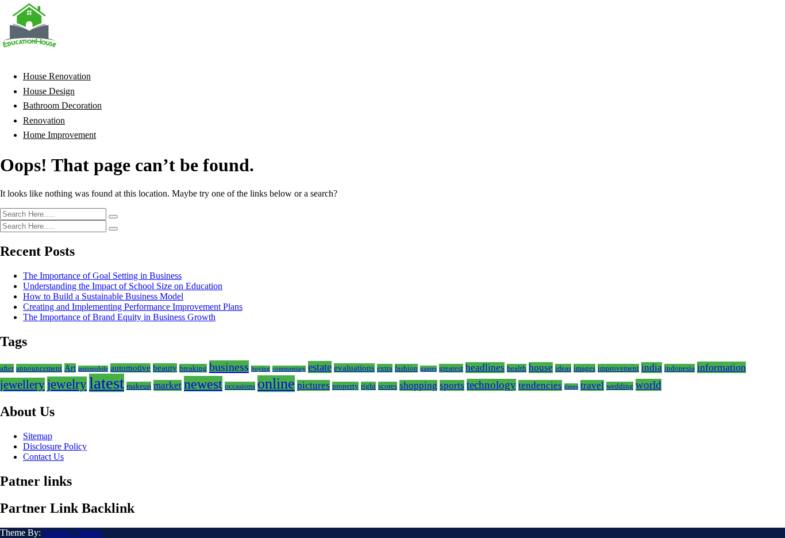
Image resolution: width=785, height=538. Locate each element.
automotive (130, 367)
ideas (563, 368)
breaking (193, 368)
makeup (138, 386)
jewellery (22, 384)
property (345, 386)
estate (320, 367)
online (276, 383)
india (651, 367)
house (541, 367)
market (167, 385)
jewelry (67, 383)
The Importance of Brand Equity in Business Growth (119, 317)
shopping (418, 385)
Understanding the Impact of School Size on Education (122, 286)
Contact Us (43, 457)
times (571, 386)
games (428, 369)
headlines (485, 367)
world (648, 385)
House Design (49, 91)
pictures (313, 385)
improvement (618, 368)
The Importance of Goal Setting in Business (102, 275)
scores (387, 386)
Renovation (44, 120)
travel (592, 385)
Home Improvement (59, 135)
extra (384, 368)
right (368, 386)
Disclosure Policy (55, 446)
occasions (240, 386)
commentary (289, 369)
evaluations (354, 367)
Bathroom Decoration (62, 105)
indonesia (679, 368)
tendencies (540, 385)
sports (452, 385)
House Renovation (57, 76)
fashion (406, 368)
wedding (619, 386)
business (229, 366)
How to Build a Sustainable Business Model (103, 296)
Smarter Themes (72, 532)
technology (491, 385)
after (7, 368)
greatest (451, 368)
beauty (165, 367)
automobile (93, 369)
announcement (39, 368)
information (721, 367)
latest (106, 383)
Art (70, 367)
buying (260, 369)
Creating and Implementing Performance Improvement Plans (133, 307)
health (516, 368)
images (584, 368)
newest (203, 383)
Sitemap (37, 436)
